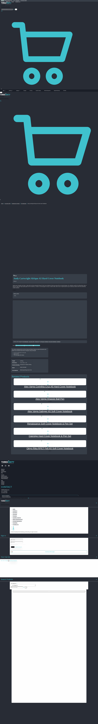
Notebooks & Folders (16, 203)
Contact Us (16, 524)
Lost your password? (21, 544)
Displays (17, 90)
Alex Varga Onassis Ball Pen (50, 399)
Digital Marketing (57, 90)
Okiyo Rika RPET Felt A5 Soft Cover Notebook (50, 448)
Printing (31, 90)
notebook (58, 341)
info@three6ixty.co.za (8, 0)
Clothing (10, 90)
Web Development (47, 90)
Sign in (12, 547)
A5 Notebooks (23, 203)
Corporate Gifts (7, 203)
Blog (2, 472)
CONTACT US (17, 1)
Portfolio (64, 90)
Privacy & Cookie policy (6, 496)
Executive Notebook (52, 341)
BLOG (13, 1)
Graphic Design (38, 90)
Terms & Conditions (5, 495)
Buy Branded (47, 336)
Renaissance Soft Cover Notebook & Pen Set (50, 423)
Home (2, 203)
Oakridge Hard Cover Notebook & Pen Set (50, 436)
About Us (3, 469)
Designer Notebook (44, 341)
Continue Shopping (13, 560)
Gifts (3, 90)
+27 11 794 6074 (4, 491)
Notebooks (37, 341)
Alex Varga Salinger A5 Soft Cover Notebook (50, 411)
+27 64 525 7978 (23, 0)
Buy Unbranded (50, 333)
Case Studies (3, 471)
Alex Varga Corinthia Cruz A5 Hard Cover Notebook (50, 386)
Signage (24, 90)
